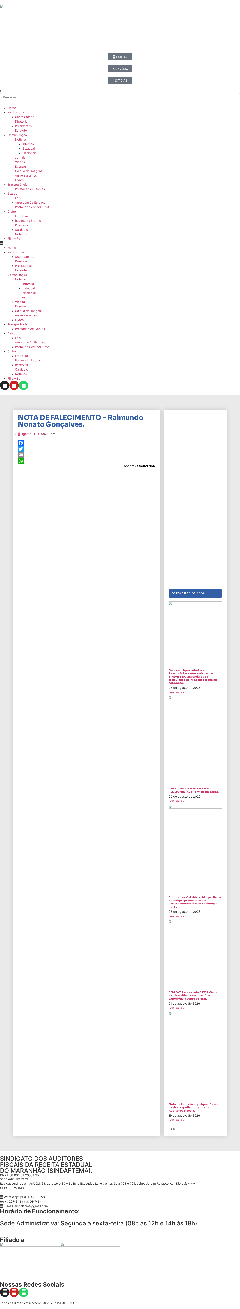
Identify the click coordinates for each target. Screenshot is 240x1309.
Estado (12, 193)
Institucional (16, 112)
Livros (19, 180)
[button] (120, 243)
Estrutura (21, 216)
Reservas (21, 225)
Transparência (17, 184)
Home (12, 108)
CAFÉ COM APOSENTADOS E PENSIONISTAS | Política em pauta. (194, 790)
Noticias (21, 234)
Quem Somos (24, 117)
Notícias (21, 139)
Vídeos (20, 162)
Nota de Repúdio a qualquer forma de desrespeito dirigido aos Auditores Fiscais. (193, 1107)
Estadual (28, 148)
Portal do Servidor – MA (32, 207)
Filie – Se (14, 238)
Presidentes (23, 126)
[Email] (86, 455)
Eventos (20, 166)
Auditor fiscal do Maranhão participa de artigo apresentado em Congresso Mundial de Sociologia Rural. (195, 902)
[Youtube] (14, 385)
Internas (28, 144)
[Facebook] (86, 443)
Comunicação (17, 135)
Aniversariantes (26, 175)
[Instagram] (4, 385)
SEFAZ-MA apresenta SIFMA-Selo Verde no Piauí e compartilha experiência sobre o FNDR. (193, 995)
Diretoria (21, 121)
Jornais (20, 157)
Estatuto (21, 130)
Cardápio (21, 229)
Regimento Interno (28, 220)
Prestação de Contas (30, 189)
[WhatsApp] (86, 461)
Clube (12, 211)
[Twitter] (86, 449)
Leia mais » (176, 692)
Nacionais (29, 153)
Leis (18, 198)
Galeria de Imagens (28, 171)
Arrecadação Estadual (30, 202)
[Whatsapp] (23, 385)
